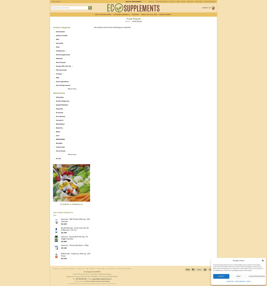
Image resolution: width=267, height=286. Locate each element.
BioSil (58, 132)
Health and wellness (103, 14)
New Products (61, 62)
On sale (58, 158)
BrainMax (59, 143)
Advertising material (63, 85)
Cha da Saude (60, 151)
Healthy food (60, 51)
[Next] (89, 186)
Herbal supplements (63, 55)
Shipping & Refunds (161, 1)
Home (127, 21)
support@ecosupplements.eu (101, 279)
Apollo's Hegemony (62, 101)
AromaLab (59, 113)
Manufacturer (165, 14)
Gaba (58, 47)
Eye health (59, 43)
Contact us (172, 1)
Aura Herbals (60, 116)
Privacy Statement (240, 281)
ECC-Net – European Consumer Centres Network (97, 281)
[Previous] (54, 186)
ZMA (57, 78)
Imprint (248, 281)
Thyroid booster (61, 70)
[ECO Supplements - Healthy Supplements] (133, 7)
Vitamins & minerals (121, 14)
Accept (221, 276)
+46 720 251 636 (81, 279)
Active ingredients (62, 81)
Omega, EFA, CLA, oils (149, 14)
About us (151, 1)
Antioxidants (60, 32)
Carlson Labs (60, 147)
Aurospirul (59, 120)
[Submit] (90, 8)
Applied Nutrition (62, 105)
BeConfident (60, 124)
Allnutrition (60, 97)
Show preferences (256, 276)
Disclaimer (190, 1)
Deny (238, 276)
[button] (263, 261)
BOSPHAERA (60, 139)
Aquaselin (59, 109)
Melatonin (59, 58)
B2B (178, 1)
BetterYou (59, 128)
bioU (57, 136)
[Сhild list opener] (66, 51)
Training (135, 14)
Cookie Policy (230, 281)
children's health (61, 35)
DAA (57, 39)
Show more (72, 89)
